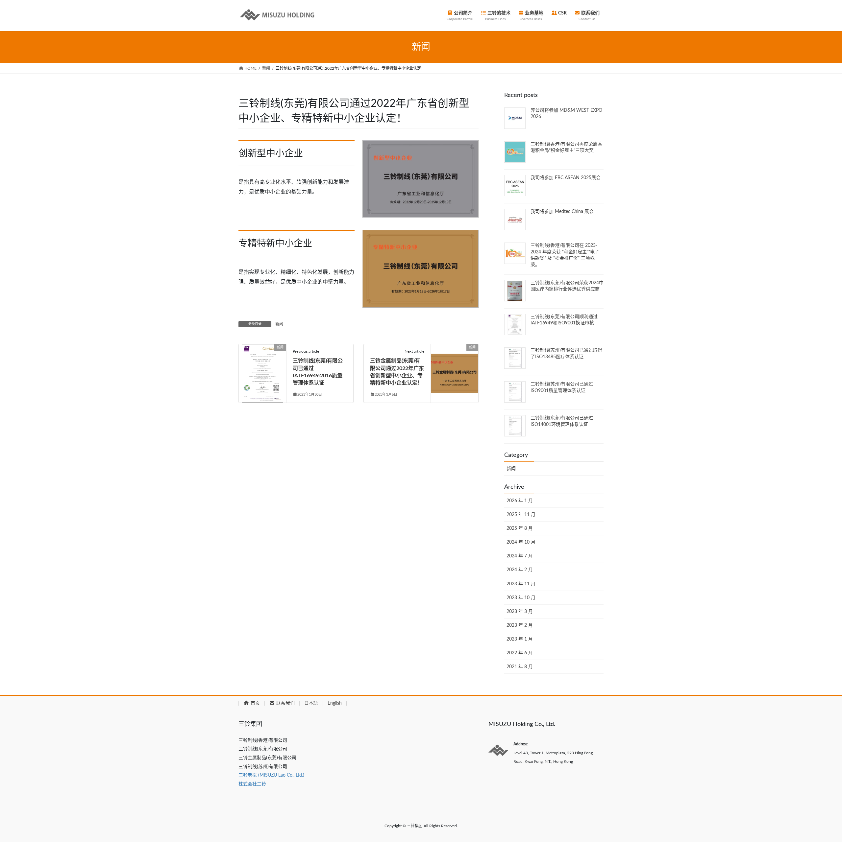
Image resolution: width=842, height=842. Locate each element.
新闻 (279, 324)
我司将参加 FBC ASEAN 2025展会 (566, 177)
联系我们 (285, 703)
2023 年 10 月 (521, 598)
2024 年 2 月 (520, 570)
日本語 (311, 703)
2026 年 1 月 (520, 501)
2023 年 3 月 (520, 611)
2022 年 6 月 (520, 653)
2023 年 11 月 (521, 584)
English (335, 703)
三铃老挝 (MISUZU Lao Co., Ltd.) (271, 775)
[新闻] (262, 368)
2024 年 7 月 (520, 556)
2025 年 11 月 (521, 514)
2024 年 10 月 (521, 542)
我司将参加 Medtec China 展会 (562, 211)
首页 (254, 703)
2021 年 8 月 (520, 667)
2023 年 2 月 (520, 625)
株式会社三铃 (252, 784)
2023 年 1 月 (520, 639)
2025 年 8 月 (520, 528)
